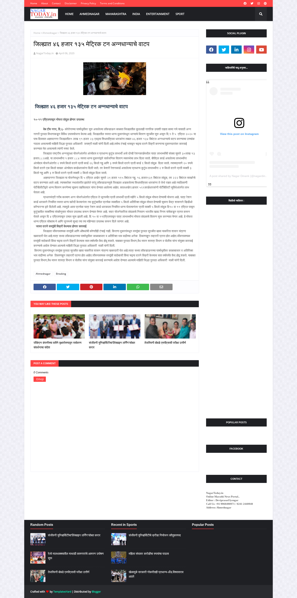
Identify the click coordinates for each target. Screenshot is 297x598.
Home (33, 3)
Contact (56, 3)
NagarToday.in (45, 53)
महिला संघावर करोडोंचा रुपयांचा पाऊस (149, 553)
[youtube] (261, 50)
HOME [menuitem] (69, 14)
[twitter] (252, 3)
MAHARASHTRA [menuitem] (115, 14)
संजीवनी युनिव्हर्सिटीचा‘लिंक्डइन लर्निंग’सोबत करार (112, 345)
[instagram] (258, 3)
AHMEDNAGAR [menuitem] (89, 14)
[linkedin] (236, 50)
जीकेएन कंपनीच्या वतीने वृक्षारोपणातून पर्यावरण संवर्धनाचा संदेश (57, 345)
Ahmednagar (49, 33)
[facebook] (245, 3)
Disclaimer (71, 3)
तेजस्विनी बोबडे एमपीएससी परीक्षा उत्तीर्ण (165, 342)
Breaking (61, 273)
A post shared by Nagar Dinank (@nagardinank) (240, 176)
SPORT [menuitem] (180, 14)
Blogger (96, 591)
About (44, 3)
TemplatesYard (62, 591)
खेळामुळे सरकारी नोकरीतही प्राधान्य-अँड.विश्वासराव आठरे (156, 574)
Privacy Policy (88, 3)
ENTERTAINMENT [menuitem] (158, 14)
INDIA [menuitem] (136, 14)
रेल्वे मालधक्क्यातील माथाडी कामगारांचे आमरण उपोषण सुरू (76, 556)
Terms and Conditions (112, 3)
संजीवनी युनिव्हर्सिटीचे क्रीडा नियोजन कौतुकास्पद (155, 535)
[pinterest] (265, 3)
